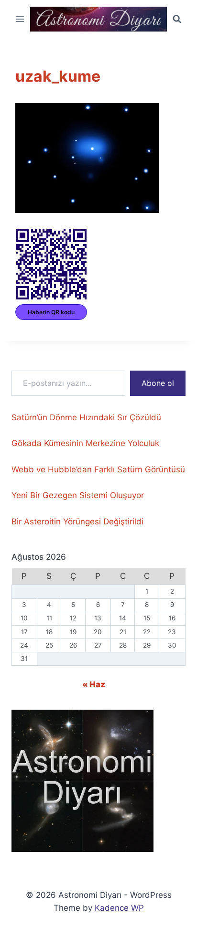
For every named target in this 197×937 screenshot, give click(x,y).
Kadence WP (119, 908)
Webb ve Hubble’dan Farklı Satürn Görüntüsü (98, 469)
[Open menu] (20, 18)
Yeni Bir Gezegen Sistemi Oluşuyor (77, 495)
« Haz (93, 684)
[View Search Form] (177, 19)
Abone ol (158, 383)
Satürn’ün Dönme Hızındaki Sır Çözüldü (86, 417)
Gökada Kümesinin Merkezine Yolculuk (85, 443)
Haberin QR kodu (51, 312)
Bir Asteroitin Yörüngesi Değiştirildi (77, 521)
